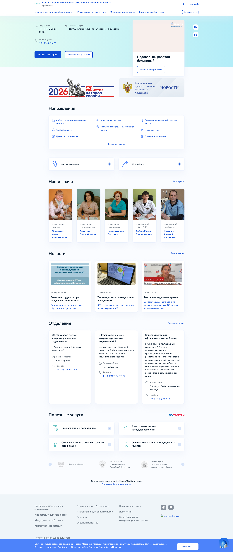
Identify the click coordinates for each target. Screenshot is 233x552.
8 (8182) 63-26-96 (47, 43)
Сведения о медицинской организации (54, 12)
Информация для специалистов (95, 512)
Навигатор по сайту (130, 506)
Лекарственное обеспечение (93, 506)
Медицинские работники (122, 12)
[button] (184, 4)
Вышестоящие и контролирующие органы (133, 519)
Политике (117, 547)
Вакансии (82, 517)
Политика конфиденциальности (53, 538)
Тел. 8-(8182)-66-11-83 (161, 399)
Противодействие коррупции (116, 484)
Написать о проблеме (151, 69)
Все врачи (178, 181)
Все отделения (176, 323)
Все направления (116, 144)
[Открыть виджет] (224, 543)
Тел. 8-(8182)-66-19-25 (114, 376)
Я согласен (187, 547)
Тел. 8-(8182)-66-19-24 (67, 370)
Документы (125, 512)
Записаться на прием (47, 55)
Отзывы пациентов (87, 523)
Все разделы (190, 12)
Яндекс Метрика (82, 544)
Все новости (177, 253)
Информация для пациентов (91, 12)
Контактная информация (151, 12)
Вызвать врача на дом (79, 55)
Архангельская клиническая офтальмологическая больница (76, 2)
